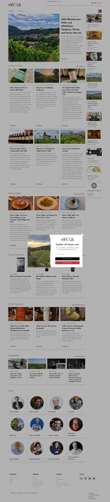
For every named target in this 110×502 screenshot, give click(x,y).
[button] (82, 235)
